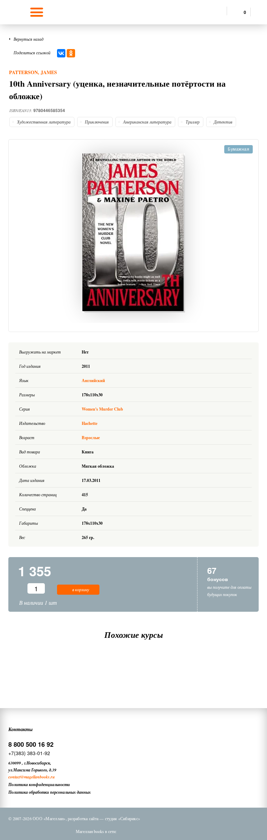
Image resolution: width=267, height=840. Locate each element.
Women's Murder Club (102, 409)
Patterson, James (33, 72)
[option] (133, 233)
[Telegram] (165, 831)
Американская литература (147, 122)
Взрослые (91, 438)
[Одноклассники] (71, 53)
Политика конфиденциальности (39, 784)
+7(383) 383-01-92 (29, 753)
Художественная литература (44, 122)
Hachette (89, 423)
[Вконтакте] (129, 831)
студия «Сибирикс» (122, 818)
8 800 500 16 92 (31, 744)
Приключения (97, 122)
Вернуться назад (28, 39)
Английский (94, 380)
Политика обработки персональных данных (49, 792)
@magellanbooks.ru (38, 777)
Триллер (193, 122)
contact (14, 777)
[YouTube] (183, 831)
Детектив (223, 122)
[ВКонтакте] (61, 53)
